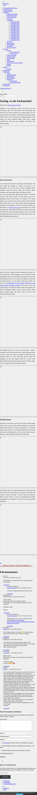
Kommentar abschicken (6, 753)
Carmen (5, 653)
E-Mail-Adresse (5, 736)
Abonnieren (5, 777)
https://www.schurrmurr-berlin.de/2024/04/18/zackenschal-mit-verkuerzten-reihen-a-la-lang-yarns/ (20, 621)
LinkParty (6, 12)
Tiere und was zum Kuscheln (15, 62)
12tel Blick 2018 (14, 34)
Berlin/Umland (11, 78)
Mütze (8, 59)
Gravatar (6, 743)
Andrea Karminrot (12, 588)
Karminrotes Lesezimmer (10, 8)
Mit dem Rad (10, 76)
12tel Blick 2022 (14, 27)
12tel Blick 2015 (14, 38)
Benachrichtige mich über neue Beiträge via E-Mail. (16, 750)
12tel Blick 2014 (14, 40)
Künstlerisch (6, 70)
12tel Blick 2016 (14, 37)
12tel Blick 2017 (14, 35)
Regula (5, 629)
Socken (9, 50)
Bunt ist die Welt (11, 47)
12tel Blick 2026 (14, 21)
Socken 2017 (13, 53)
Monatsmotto (10, 43)
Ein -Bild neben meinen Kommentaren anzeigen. (17, 743)
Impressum (6, 85)
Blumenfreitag (11, 44)
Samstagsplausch (8, 11)
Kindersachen (10, 61)
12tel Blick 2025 (14, 23)
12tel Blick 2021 (14, 29)
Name (2, 733)
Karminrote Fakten (15, 82)
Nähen (5, 67)
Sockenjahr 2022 (11, 17)
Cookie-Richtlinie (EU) (9, 784)
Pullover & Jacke (11, 55)
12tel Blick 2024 (14, 24)
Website (2, 739)
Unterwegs (6, 72)
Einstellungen (19, 794)
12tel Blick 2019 (14, 32)
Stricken (5, 49)
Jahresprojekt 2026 (12, 14)
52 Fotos (9, 41)
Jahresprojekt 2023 (12, 15)
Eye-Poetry (10, 46)
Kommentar (3, 719)
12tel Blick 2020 (14, 31)
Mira (4, 669)
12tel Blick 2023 (14, 26)
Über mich (10, 79)
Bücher (9, 66)
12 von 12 (9, 18)
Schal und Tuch (11, 56)
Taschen (9, 69)
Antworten (6, 585)
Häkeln (9, 64)
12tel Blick (10, 20)
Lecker (9, 73)
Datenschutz (6, 84)
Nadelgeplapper (7, 9)
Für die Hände (11, 58)
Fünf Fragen (13, 81)
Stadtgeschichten (11, 75)
